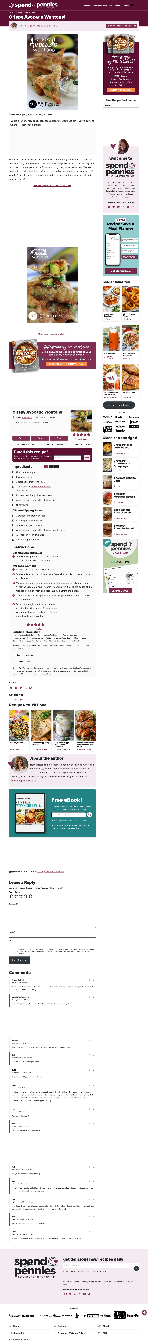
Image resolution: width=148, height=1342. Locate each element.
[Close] (109, 650)
